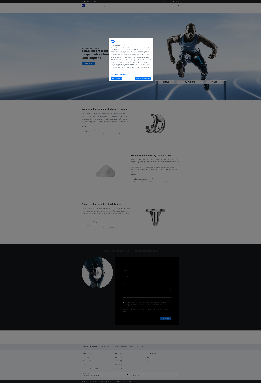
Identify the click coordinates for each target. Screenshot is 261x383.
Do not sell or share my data (143, 78)
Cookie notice (114, 74)
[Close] (151, 39)
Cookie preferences (117, 78)
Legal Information (122, 74)
